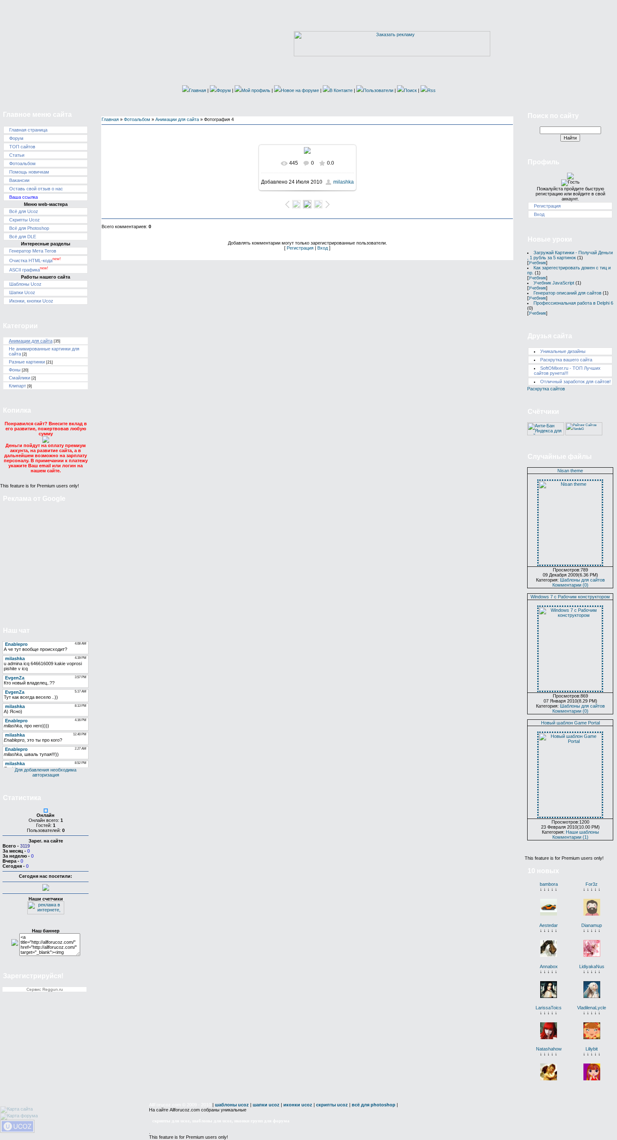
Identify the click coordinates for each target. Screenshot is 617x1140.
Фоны (15, 369)
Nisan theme (570, 470)
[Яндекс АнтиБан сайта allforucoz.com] (545, 433)
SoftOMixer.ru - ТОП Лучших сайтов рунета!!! (567, 371)
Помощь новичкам (29, 171)
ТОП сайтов (22, 146)
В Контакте (341, 90)
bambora (549, 884)
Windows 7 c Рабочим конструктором (570, 596)
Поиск (410, 90)
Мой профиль (255, 90)
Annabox (549, 966)
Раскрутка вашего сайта (566, 359)
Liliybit (592, 1048)
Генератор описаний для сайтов (567, 292)
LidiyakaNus (591, 966)
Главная (197, 90)
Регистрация (300, 247)
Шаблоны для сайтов (582, 579)
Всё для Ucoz (23, 211)
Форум (224, 90)
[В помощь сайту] (45, 441)
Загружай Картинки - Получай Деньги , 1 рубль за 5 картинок (570, 255)
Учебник (537, 262)
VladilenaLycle (591, 1007)
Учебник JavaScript (553, 282)
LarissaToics (549, 1007)
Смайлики (19, 377)
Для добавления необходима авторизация (45, 772)
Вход (322, 247)
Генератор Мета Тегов (32, 250)
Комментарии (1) (570, 837)
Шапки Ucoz (22, 292)
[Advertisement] (46, 559)
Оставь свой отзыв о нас (36, 188)
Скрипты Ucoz (24, 219)
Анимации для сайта (30, 340)
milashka (343, 182)
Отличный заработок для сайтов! (575, 381)
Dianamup (591, 925)
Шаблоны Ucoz (25, 284)
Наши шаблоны (582, 832)
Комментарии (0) (570, 584)
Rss (431, 90)
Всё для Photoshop (29, 228)
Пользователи (378, 90)
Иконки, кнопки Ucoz (31, 300)
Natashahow (549, 1048)
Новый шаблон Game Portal (570, 722)
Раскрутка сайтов (546, 388)
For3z (592, 884)
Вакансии (19, 180)
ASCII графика (28, 269)
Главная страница (28, 129)
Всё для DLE (22, 236)
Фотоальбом (22, 163)
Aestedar (548, 925)
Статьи (16, 155)
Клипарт (17, 385)
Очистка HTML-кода (35, 260)
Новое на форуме (300, 90)
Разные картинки (27, 361)
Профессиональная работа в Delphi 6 (573, 302)
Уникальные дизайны (563, 351)
